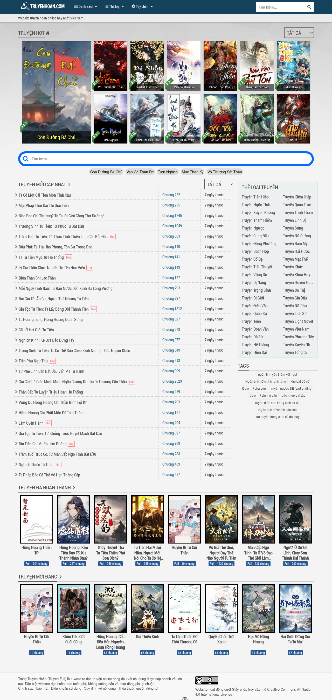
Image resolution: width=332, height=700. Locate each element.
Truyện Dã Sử (252, 336)
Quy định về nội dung (100, 688)
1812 (172, 308)
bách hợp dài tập (293, 395)
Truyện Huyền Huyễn (299, 282)
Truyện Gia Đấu (295, 298)
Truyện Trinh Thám (298, 212)
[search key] (280, 7)
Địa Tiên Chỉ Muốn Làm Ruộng (43, 443)
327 (171, 319)
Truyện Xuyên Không (258, 212)
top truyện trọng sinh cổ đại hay (277, 416)
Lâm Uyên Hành (31, 423)
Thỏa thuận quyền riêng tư (138, 688)
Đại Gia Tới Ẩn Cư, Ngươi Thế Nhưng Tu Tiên (54, 298)
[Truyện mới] (68, 187)
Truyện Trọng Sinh (256, 290)
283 (171, 453)
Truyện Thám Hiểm (257, 220)
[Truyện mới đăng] (59, 580)
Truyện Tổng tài (295, 352)
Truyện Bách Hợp (255, 251)
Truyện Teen (251, 321)
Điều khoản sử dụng (66, 688)
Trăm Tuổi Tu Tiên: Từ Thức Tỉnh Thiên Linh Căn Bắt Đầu (63, 236)
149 (171, 267)
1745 (172, 215)
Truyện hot (31, 32)
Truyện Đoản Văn (255, 329)
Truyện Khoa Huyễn (298, 274)
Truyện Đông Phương (259, 243)
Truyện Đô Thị (294, 290)
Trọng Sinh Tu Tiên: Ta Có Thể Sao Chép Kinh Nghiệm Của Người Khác (74, 350)
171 (171, 412)
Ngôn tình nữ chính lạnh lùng (265, 381)
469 (171, 464)
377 (171, 339)
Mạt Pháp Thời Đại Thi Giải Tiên (44, 205)
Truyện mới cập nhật (42, 184)
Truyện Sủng (293, 228)
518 (171, 360)
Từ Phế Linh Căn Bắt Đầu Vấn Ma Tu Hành (51, 371)
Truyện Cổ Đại (253, 259)
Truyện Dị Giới (253, 298)
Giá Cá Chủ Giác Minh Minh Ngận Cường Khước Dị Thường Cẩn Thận (73, 381)
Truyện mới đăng (37, 576)
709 (171, 443)
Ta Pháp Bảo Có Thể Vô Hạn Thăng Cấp (49, 474)
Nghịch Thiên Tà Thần (36, 464)
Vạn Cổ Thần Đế (140, 171)
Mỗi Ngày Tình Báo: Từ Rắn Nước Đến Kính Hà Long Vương (66, 288)
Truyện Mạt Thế (295, 259)
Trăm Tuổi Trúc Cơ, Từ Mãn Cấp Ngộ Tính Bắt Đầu (57, 454)
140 (171, 246)
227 (171, 298)
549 (171, 350)
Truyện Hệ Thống (255, 344)
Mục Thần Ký (192, 171)
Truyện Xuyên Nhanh (299, 344)
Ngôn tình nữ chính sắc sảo (277, 409)
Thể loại (114, 6)
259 (171, 391)
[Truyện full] (73, 491)
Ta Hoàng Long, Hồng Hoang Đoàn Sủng (51, 319)
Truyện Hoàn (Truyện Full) (46, 678)
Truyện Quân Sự (254, 313)
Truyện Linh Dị (294, 220)
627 (171, 432)
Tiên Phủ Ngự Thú (33, 360)
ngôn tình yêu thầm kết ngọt (277, 374)
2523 (172, 381)
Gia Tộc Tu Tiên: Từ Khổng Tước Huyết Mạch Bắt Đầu (60, 433)
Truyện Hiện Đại (254, 352)
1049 (172, 225)
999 (171, 370)
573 (171, 329)
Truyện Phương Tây (298, 336)
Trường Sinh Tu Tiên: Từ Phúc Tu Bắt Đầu (51, 226)
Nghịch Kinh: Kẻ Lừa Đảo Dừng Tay (46, 340)
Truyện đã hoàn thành (44, 487)
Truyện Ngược (253, 228)
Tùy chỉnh (142, 6)
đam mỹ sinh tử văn (263, 395)
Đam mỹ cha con (254, 388)
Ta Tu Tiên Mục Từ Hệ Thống (41, 257)
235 (171, 205)
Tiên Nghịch (168, 171)
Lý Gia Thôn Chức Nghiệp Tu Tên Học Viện (52, 267)
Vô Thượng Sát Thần (225, 171)
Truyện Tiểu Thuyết (257, 266)
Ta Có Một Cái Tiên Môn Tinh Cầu (45, 195)
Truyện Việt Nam (296, 329)
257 (171, 474)
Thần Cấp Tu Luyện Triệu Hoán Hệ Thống (51, 392)
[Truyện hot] (47, 36)
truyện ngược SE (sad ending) (292, 388)
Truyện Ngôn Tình (256, 204)
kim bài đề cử (300, 381)
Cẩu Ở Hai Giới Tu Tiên (36, 329)
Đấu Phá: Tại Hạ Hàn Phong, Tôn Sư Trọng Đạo (55, 246)
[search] (309, 7)
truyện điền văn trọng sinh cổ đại (277, 402)
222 (171, 194)
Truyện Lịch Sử (295, 313)
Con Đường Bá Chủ (106, 171)
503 (171, 236)
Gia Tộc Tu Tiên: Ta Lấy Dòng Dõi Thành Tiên (54, 309)
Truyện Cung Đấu (255, 235)
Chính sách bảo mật (33, 688)
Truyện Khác (293, 266)
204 (171, 422)
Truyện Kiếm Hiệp (297, 196)
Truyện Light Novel (298, 321)
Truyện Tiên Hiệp (255, 196)
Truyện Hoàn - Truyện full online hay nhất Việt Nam (43, 6)
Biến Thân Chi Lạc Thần (37, 278)
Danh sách (86, 6)
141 (171, 256)
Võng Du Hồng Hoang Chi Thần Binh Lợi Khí (53, 402)
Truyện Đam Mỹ (295, 243)
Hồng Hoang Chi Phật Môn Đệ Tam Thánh (52, 412)
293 (171, 287)
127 (171, 277)
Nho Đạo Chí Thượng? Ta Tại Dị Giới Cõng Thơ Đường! (61, 215)
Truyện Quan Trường (299, 204)
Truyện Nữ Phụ (295, 305)
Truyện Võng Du (254, 274)
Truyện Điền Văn (255, 305)
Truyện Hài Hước (296, 251)
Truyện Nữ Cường (297, 235)
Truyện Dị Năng (254, 282)
